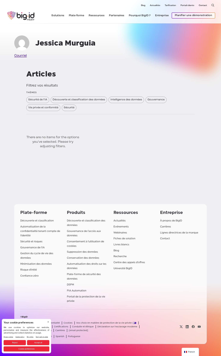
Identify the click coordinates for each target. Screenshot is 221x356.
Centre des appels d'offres (129, 262)
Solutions (57, 15)
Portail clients (187, 5)
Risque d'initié (28, 269)
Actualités (155, 5)
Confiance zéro (29, 275)
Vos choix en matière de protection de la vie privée (104, 323)
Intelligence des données (126, 99)
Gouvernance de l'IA (32, 247)
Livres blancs (121, 244)
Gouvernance (156, 99)
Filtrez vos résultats (42, 85)
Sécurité (69, 107)
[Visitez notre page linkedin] (187, 326)
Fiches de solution (124, 238)
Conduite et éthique (83, 326)
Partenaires (116, 15)
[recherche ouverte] (213, 5)
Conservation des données (83, 257)
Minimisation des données (36, 263)
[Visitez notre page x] (181, 326)
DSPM (70, 284)
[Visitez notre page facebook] (193, 326)
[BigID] (21, 15)
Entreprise (162, 15)
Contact (203, 5)
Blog (143, 5)
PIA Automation (76, 290)
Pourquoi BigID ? (140, 15)
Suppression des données (82, 251)
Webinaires (120, 232)
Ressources (96, 15)
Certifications (61, 326)
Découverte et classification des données (79, 99)
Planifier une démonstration (193, 15)
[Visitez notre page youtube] (199, 326)
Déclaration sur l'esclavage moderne (117, 326)
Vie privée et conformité (43, 107)
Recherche (120, 256)
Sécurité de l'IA (37, 99)
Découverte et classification (37, 220)
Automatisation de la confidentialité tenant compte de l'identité (40, 231)
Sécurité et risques (31, 241)
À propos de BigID (171, 220)
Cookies (68, 323)
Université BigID (123, 268)
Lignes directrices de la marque (179, 232)
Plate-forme (76, 15)
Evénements (121, 226)
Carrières (165, 226)
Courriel (20, 55)
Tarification (170, 5)
